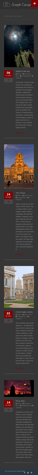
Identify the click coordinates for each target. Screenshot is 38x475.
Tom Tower (20, 193)
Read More (19, 132)
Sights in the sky (23, 71)
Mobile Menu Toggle (34, 3)
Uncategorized (26, 76)
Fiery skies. (20, 401)
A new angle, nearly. (24, 312)
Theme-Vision (21, 471)
